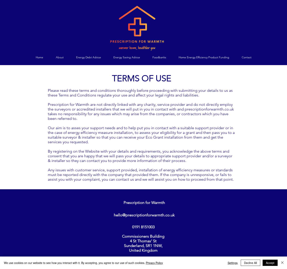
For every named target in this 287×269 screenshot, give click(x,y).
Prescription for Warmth (144, 202)
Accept (270, 263)
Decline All (250, 263)
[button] (88, 57)
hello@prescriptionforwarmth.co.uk (144, 215)
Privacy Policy (154, 263)
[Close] (282, 263)
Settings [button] (233, 263)
